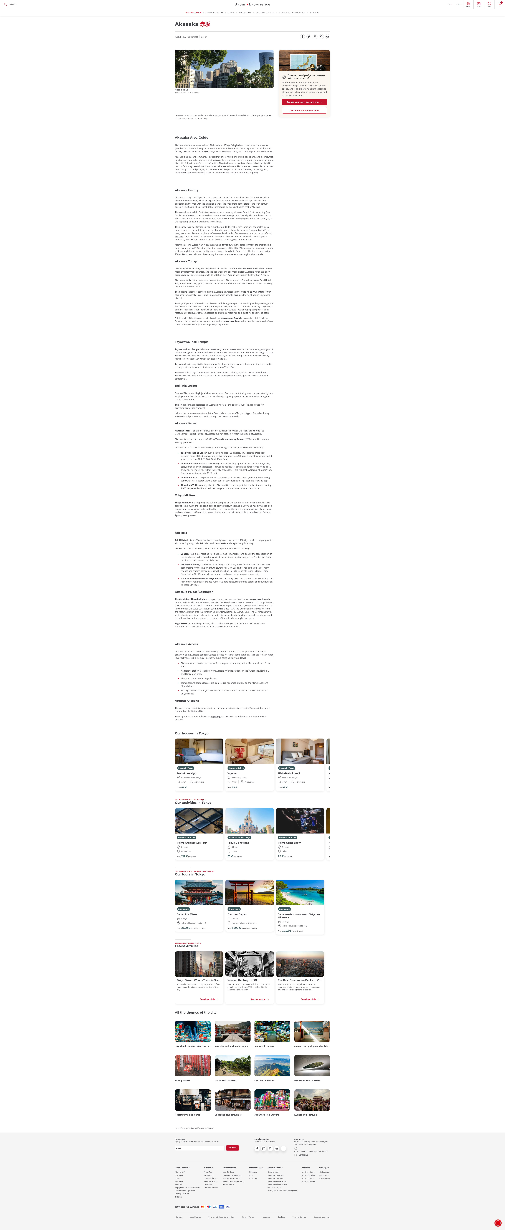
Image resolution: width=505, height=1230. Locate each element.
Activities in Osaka (308, 1181)
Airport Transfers (229, 1184)
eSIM (251, 1175)
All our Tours (208, 1172)
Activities (315, 13)
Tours (231, 13)
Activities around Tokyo (239, 837)
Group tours (183, 909)
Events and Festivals (305, 1115)
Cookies (281, 1217)
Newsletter (179, 1175)
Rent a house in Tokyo (275, 1175)
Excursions (245, 13)
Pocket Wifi (253, 1178)
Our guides (208, 1184)
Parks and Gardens (225, 1081)
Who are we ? (180, 1172)
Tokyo (188, 163)
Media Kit (178, 1184)
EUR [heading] (457, 5)
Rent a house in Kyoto (275, 1178)
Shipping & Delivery (182, 1194)
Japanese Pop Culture (266, 1115)
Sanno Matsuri (221, 413)
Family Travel (182, 1081)
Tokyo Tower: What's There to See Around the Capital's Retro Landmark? (199, 980)
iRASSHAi (178, 1197)
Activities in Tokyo (186, 837)
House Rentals (272, 1172)
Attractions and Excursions (196, 1128)
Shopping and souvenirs (228, 1115)
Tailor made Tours (211, 1181)
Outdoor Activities (264, 1081)
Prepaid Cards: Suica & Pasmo (234, 1181)
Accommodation (265, 13)
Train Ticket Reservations (232, 1175)
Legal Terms (195, 1217)
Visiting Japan (193, 13)
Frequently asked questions (185, 1191)
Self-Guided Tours (210, 1178)
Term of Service (299, 1217)
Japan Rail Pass (228, 1172)
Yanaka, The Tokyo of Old (243, 980)
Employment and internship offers (187, 1188)
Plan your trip (324, 1175)
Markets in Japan (264, 1046)
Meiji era (179, 236)
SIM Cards (253, 1172)
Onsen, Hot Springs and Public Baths (312, 1046)
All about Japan (324, 1172)
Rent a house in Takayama (277, 1184)
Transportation (214, 13)
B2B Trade (179, 1181)
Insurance (265, 1217)
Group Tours (208, 1175)
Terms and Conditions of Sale (221, 1217)
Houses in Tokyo (185, 768)
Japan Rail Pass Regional (231, 1178)
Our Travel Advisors (211, 1188)
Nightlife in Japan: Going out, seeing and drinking (193, 1046)
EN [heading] (449, 5)
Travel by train (324, 1178)
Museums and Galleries (307, 1081)
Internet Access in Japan (292, 13)
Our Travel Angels (274, 1188)
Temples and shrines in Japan (231, 1046)
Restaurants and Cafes (187, 1115)
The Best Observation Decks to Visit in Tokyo (300, 980)
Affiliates (178, 1178)
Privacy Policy (248, 1217)
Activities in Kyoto (308, 1178)
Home (177, 1128)
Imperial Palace (225, 206)
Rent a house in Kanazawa (277, 1181)
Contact (179, 1217)
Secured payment (321, 1217)
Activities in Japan (308, 1172)
